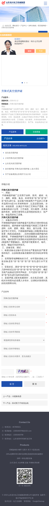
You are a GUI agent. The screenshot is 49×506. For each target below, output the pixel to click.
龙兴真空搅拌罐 (11, 153)
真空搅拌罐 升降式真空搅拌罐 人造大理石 (22, 169)
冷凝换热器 (16, 396)
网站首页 (16, 26)
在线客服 (36, 132)
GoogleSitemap (38, 501)
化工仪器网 (17, 501)
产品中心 (24, 26)
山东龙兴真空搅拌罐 (13, 163)
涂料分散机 (32, 26)
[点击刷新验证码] (23, 371)
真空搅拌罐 (42, 26)
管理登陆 (27, 501)
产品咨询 (12, 132)
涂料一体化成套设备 (24, 458)
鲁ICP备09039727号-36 (24, 498)
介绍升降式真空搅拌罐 (14, 158)
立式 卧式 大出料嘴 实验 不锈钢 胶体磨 (24, 463)
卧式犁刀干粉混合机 (20, 403)
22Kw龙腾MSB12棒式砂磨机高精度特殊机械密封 (24, 454)
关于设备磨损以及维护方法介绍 (18, 174)
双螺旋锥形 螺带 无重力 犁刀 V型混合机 (24, 450)
